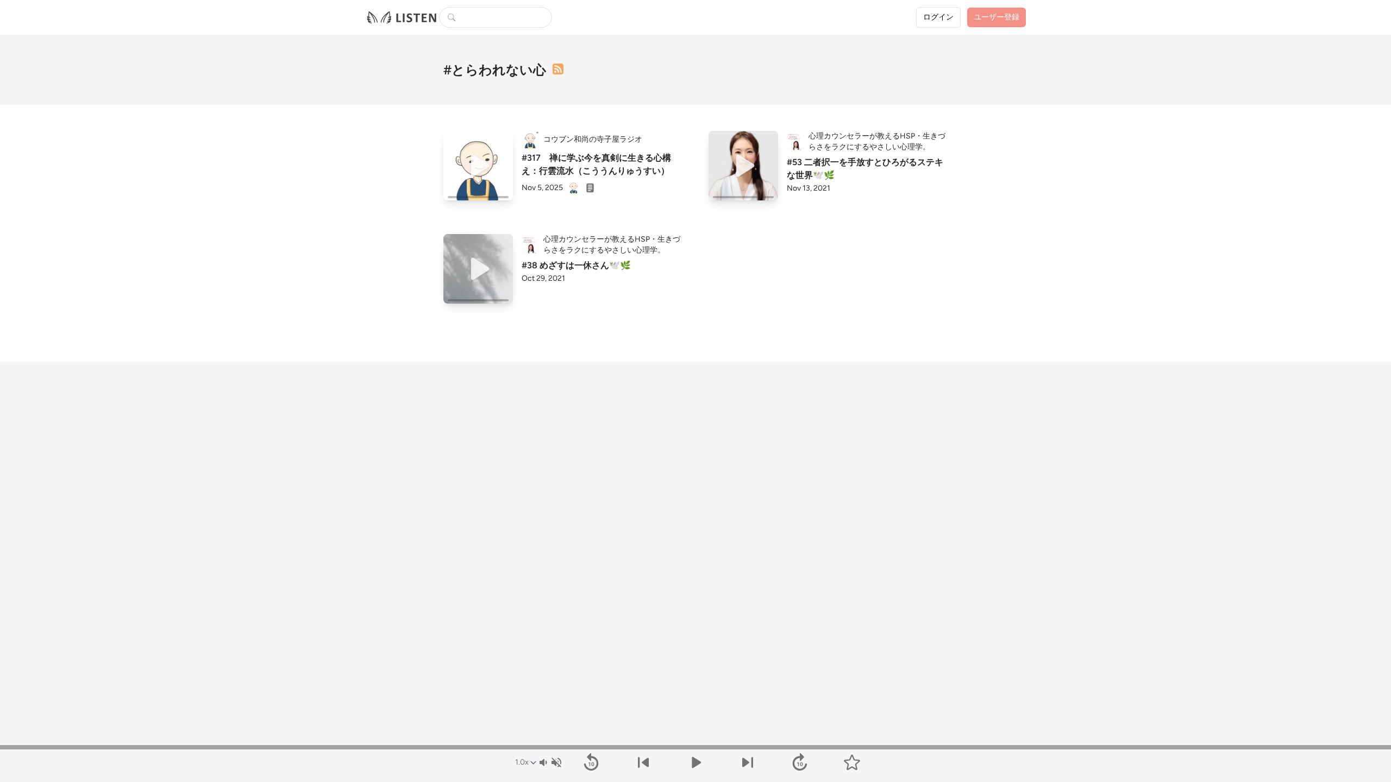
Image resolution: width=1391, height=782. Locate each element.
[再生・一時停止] (695, 762)
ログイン (938, 17)
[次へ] (748, 762)
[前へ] (643, 762)
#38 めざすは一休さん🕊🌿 (576, 265)
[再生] (478, 165)
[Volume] (550, 762)
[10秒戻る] (591, 762)
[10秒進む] (800, 762)
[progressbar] (695, 747)
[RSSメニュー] (558, 69)
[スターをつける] (852, 762)
